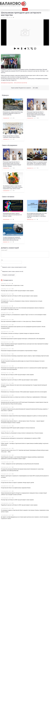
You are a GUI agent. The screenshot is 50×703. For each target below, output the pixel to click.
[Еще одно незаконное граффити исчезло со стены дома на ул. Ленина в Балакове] (13, 319)
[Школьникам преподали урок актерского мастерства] (13, 17)
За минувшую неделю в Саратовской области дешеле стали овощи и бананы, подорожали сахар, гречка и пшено (13, 187)
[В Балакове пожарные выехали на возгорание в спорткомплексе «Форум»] (13, 348)
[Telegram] (25, 48)
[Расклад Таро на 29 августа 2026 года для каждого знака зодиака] (13, 372)
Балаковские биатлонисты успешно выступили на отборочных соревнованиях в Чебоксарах (24, 397)
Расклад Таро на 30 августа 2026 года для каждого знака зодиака (17, 290)
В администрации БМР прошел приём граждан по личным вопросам (18, 427)
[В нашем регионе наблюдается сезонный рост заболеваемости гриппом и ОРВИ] (13, 436)
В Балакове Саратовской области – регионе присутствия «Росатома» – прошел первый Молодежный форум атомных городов (36, 114)
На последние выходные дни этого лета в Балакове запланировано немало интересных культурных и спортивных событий (37, 215)
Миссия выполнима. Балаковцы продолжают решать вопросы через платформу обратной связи (25, 355)
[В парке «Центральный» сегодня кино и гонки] (12, 283)
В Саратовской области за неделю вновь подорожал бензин (16, 487)
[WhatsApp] (35, 48)
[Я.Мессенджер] (14, 48)
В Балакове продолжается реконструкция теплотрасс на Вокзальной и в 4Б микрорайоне (23, 338)
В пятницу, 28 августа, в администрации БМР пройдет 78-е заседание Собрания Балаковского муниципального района (37, 163)
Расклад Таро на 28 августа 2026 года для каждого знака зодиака (17, 499)
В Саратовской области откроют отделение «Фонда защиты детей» (11, 136)
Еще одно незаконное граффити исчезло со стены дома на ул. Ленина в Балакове (21, 321)
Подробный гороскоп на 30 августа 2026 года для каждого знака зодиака (19, 295)
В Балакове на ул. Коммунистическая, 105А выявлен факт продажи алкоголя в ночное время (24, 391)
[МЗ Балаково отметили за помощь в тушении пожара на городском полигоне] (13, 331)
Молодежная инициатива (7, 82)
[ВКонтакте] (18, 48)
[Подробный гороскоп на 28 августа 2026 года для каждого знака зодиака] (13, 503)
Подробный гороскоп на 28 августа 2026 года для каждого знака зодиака (19, 505)
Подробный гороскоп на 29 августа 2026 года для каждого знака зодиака (19, 379)
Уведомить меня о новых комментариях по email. (14, 267)
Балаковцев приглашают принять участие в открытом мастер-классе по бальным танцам (12, 215)
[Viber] (31, 48)
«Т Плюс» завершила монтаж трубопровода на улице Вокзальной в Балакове (20, 463)
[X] (28, 48)
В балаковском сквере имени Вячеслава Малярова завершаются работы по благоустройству (13, 113)
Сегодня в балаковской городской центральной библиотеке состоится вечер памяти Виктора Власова (12, 239)
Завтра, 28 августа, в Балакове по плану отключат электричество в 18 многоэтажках (22, 433)
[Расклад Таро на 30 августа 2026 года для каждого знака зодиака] (13, 288)
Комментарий (4, 250)
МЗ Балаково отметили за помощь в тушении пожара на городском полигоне (20, 333)
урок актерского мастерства (20, 82)
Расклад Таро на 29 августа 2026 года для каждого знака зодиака (17, 374)
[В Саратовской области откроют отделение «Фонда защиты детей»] (13, 128)
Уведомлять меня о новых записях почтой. (12, 271)
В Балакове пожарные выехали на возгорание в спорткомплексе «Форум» (19, 350)
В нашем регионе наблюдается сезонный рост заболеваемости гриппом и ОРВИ (20, 438)
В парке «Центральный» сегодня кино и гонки (12, 285)
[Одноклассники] (21, 48)
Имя (2, 260)
